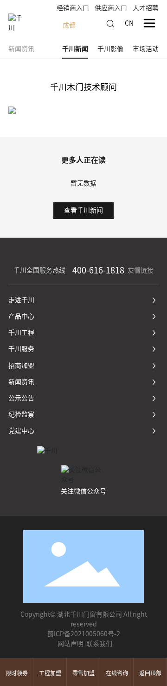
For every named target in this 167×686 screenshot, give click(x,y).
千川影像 (110, 49)
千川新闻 (75, 49)
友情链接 (141, 270)
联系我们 (99, 643)
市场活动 (146, 49)
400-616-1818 (98, 270)
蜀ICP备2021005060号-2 (83, 634)
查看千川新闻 (83, 210)
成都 (69, 25)
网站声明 (71, 643)
